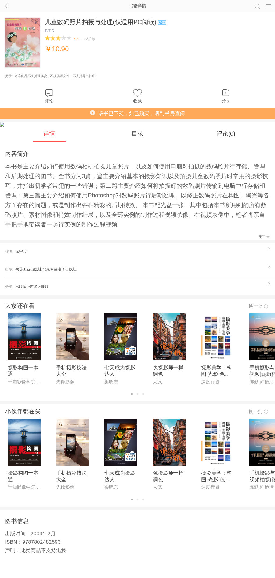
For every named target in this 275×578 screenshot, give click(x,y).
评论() (225, 133)
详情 (49, 133)
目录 (137, 133)
